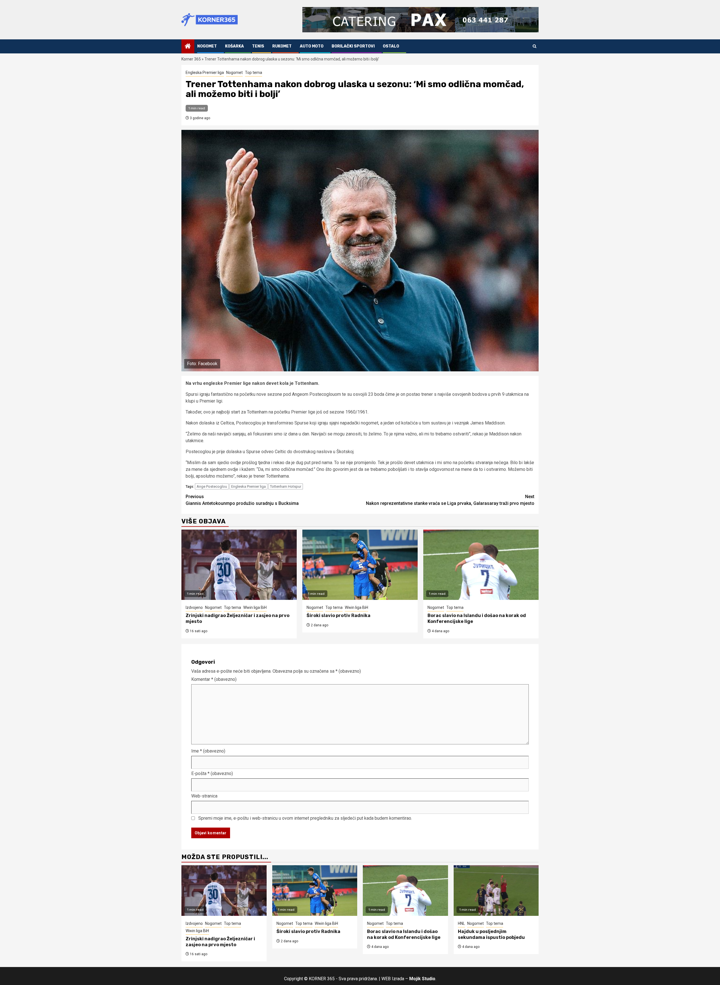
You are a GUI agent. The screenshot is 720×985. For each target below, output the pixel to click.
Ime (208, 751)
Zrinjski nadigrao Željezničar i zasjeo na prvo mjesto (220, 941)
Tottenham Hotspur (285, 486)
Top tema (253, 72)
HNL (461, 923)
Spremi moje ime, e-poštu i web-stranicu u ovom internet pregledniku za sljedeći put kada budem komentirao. (305, 818)
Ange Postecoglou (212, 486)
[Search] (534, 46)
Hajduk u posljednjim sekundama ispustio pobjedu (491, 934)
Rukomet (282, 46)
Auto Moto (311, 46)
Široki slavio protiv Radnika (338, 615)
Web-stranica (204, 796)
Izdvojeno (194, 607)
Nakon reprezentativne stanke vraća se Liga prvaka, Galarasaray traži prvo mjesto (450, 500)
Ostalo (391, 46)
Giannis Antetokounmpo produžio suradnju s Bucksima (242, 500)
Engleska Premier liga (205, 72)
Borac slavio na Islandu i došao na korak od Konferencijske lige (403, 934)
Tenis (258, 46)
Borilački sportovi (353, 46)
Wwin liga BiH (255, 607)
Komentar (214, 679)
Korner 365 (191, 59)
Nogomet (207, 46)
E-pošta (212, 773)
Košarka (234, 46)
